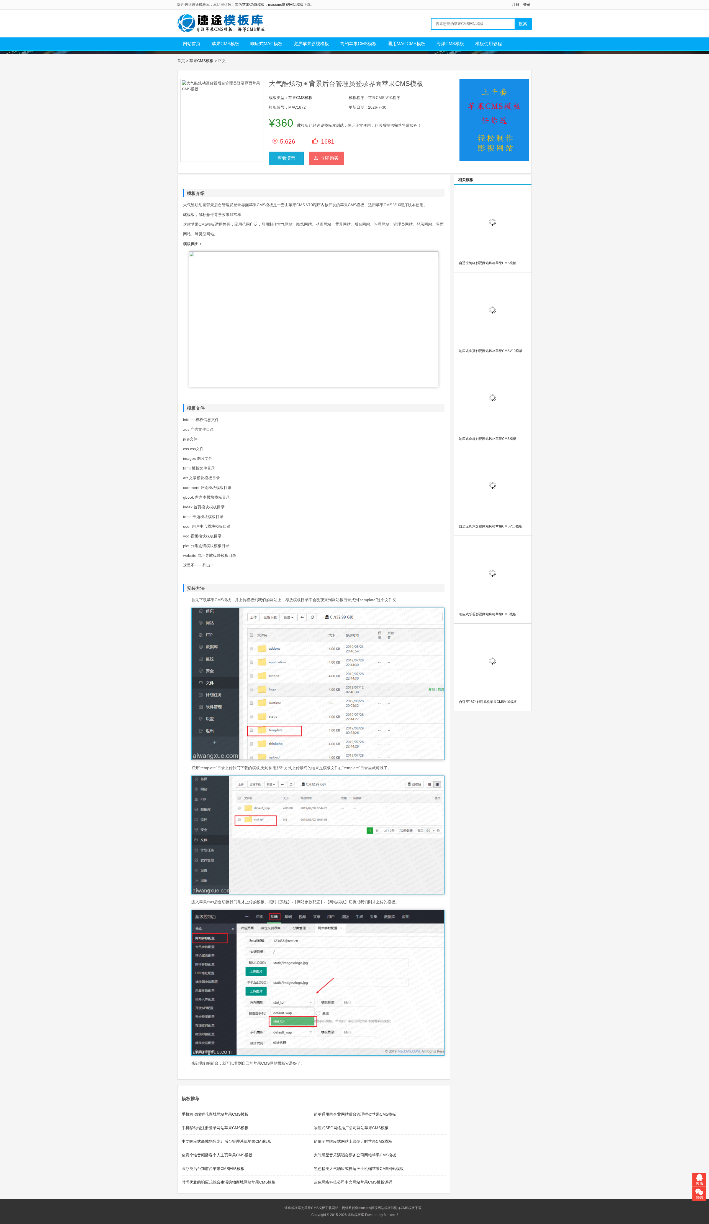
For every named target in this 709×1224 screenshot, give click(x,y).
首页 (181, 60)
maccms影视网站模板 (286, 4)
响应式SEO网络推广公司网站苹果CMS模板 (351, 1128)
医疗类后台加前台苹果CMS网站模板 (213, 1168)
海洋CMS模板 (450, 43)
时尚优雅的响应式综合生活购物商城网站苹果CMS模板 (229, 1182)
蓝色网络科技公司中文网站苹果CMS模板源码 (353, 1182)
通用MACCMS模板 (406, 43)
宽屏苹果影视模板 (311, 43)
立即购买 (329, 158)
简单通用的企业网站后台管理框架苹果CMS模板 (355, 1114)
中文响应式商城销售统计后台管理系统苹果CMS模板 (227, 1141)
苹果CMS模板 (253, 4)
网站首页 (192, 43)
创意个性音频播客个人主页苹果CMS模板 (217, 1155)
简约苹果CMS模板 (358, 43)
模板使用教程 (488, 43)
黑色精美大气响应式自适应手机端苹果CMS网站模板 (359, 1168)
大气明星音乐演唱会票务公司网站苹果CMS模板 (355, 1155)
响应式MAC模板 (266, 43)
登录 (526, 4)
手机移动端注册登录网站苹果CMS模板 (215, 1128)
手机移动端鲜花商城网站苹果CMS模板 (215, 1114)
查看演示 (286, 158)
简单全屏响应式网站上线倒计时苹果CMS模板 (353, 1141)
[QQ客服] (699, 1180)
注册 (515, 4)
